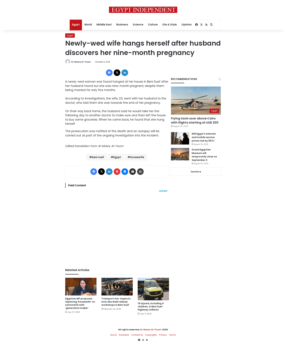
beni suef (98, 157)
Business (122, 24)
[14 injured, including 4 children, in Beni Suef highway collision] (153, 289)
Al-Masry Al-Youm (81, 61)
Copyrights (151, 334)
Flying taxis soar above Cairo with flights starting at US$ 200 (194, 120)
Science (138, 24)
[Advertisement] (117, 229)
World (88, 24)
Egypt (76, 24)
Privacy (163, 334)
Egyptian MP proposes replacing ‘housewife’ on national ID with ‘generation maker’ (80, 303)
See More (196, 171)
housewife (137, 157)
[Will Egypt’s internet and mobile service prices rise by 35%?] (180, 138)
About (113, 334)
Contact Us (137, 334)
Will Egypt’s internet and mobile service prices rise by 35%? (204, 137)
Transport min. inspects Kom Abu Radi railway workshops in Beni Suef (116, 302)
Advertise (124, 334)
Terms (172, 334)
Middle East (104, 24)
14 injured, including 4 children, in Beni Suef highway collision (151, 306)
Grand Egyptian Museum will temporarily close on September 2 (204, 155)
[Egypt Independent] (143, 10)
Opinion (186, 24)
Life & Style (169, 24)
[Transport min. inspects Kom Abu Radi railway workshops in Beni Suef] (117, 286)
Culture (153, 24)
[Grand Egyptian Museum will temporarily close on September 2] (180, 154)
